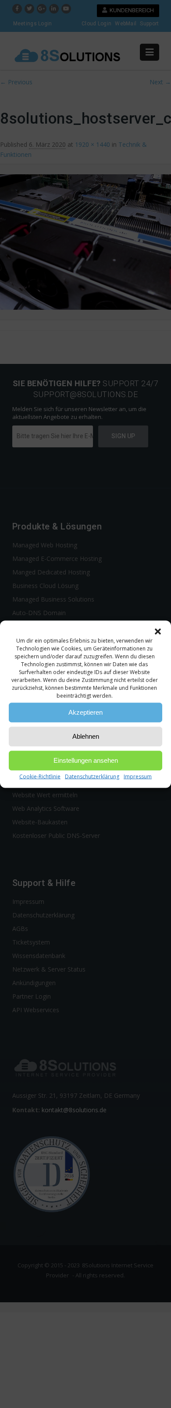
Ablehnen (85, 736)
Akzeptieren (85, 712)
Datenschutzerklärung (92, 776)
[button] (157, 631)
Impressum (138, 776)
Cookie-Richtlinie (40, 776)
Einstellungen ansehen (85, 760)
